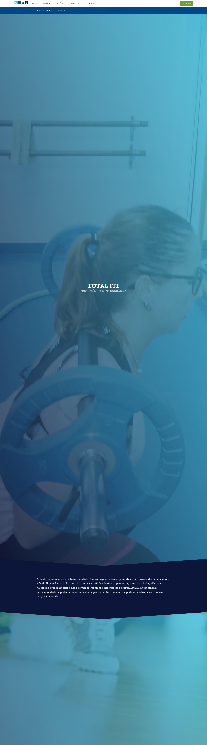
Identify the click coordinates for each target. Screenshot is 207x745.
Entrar (187, 3)
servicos (49, 10)
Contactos (91, 3)
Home (39, 10)
